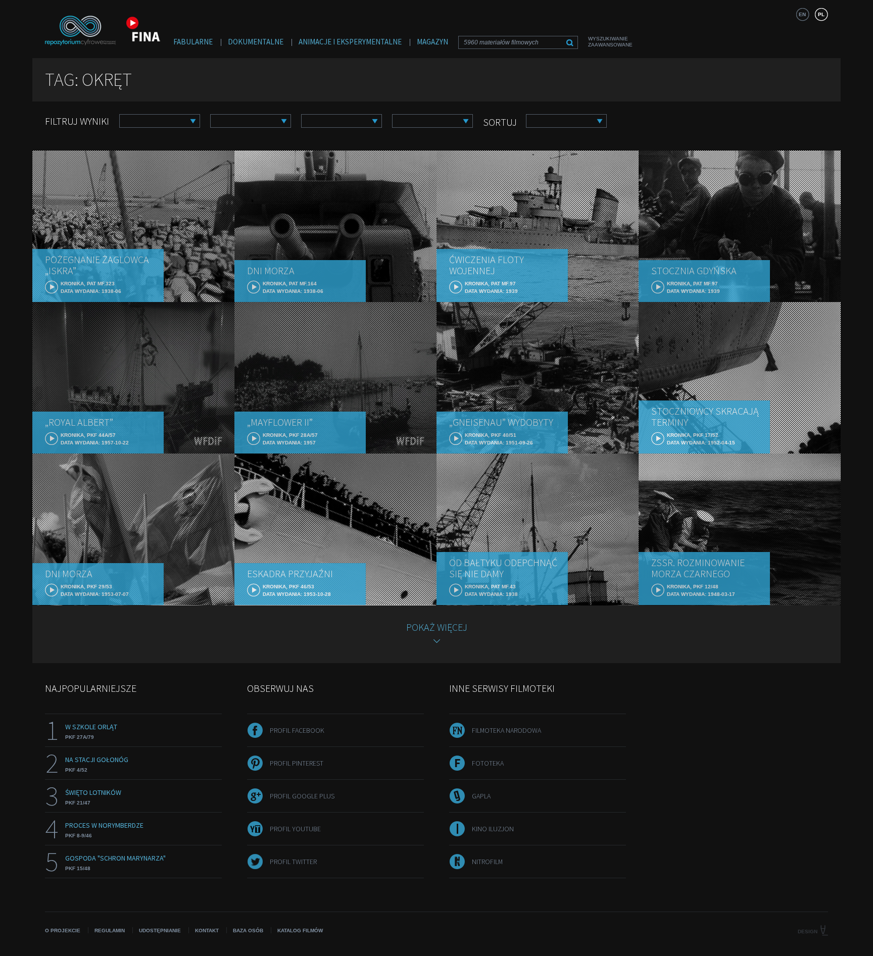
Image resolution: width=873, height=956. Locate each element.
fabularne (193, 41)
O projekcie (62, 930)
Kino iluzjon (493, 828)
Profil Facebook (297, 730)
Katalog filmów (300, 930)
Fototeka (488, 763)
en (802, 14)
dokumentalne (255, 41)
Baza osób (248, 930)
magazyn (432, 41)
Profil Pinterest (296, 763)
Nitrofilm (487, 861)
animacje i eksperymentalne (350, 41)
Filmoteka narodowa (506, 730)
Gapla (481, 795)
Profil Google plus (302, 795)
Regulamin (109, 930)
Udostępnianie (160, 930)
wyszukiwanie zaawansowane (610, 41)
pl (821, 14)
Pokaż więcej (436, 627)
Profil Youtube (295, 828)
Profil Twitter (293, 861)
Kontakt (207, 930)
